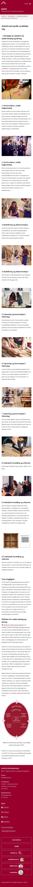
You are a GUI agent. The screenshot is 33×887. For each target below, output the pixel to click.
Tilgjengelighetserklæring (8, 831)
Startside (3, 16)
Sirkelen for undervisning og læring (13, 625)
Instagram (6, 812)
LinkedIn (5, 817)
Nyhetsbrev (6, 821)
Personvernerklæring (7, 827)
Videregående (11, 16)
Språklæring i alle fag (22, 16)
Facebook (6, 807)
